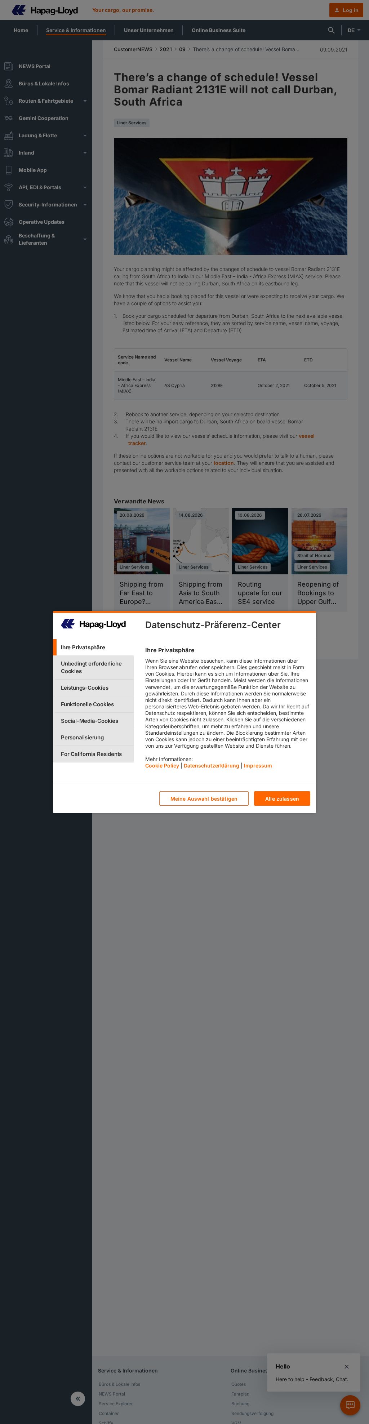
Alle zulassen (282, 799)
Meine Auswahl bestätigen (203, 799)
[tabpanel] (228, 709)
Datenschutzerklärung (211, 765)
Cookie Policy (162, 765)
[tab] (93, 647)
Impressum (258, 765)
